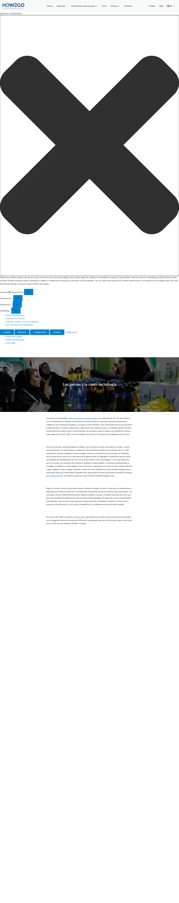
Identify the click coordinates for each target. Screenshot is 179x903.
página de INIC (57, 476)
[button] (89, 145)
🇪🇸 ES (169, 6)
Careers (152, 6)
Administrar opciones (15, 315)
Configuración (40, 332)
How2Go (76, 517)
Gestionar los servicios (15, 318)
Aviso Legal (10, 343)
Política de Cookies (14, 337)
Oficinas (114, 6)
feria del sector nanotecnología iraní (85, 418)
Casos (104, 6)
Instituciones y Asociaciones (83, 6)
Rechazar (22, 332)
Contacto (128, 6)
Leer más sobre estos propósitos (19, 325)
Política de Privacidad (15, 340)
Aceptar (7, 332)
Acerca (50, 6)
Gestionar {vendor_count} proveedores (22, 322)
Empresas (61, 6)
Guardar (57, 332)
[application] (66, 6)
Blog (161, 6)
